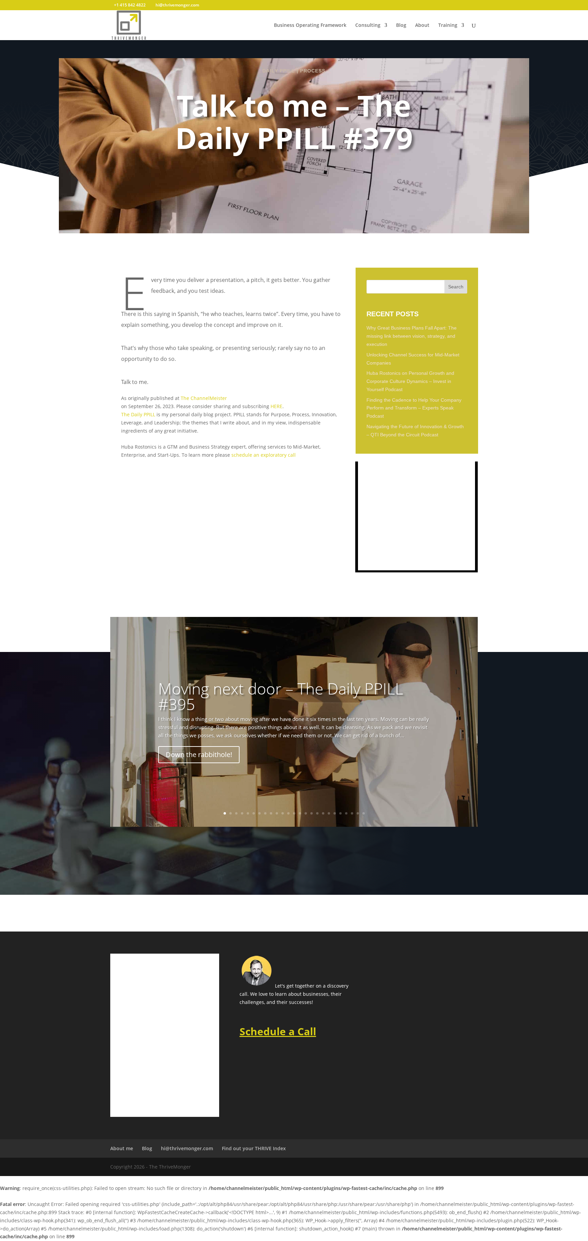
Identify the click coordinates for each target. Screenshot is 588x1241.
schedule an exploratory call (263, 455)
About (422, 25)
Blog (401, 25)
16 (311, 813)
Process (312, 70)
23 (352, 813)
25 (363, 813)
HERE (276, 406)
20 (334, 813)
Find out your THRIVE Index (254, 1148)
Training (447, 25)
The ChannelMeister (204, 398)
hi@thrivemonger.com (187, 1148)
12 (288, 813)
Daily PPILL (278, 70)
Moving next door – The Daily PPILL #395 (280, 696)
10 (277, 813)
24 (358, 813)
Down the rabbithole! (199, 754)
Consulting (367, 25)
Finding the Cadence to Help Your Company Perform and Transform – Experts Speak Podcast (413, 408)
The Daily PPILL (138, 414)
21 (340, 813)
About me (121, 1148)
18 (323, 813)
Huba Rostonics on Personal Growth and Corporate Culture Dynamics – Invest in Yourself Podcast (410, 381)
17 (317, 813)
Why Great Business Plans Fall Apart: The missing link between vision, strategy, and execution (411, 336)
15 (306, 813)
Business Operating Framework (310, 25)
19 (329, 813)
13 (294, 813)
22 (346, 813)
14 (300, 813)
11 (282, 813)
